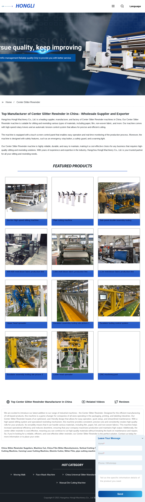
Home (9, 102)
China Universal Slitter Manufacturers (82, 474)
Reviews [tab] (124, 401)
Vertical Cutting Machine (91, 448)
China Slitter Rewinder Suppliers (17, 448)
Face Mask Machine (45, 474)
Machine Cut (40, 448)
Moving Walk (19, 474)
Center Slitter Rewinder (28, 102)
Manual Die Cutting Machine (72, 482)
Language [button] (135, 6)
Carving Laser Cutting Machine (34, 451)
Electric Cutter (56, 451)
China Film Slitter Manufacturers (62, 448)
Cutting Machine (9, 451)
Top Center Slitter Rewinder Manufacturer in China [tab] (41, 401)
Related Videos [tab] (95, 401)
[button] (113, 6)
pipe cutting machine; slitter (89, 451)
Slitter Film (69, 451)
